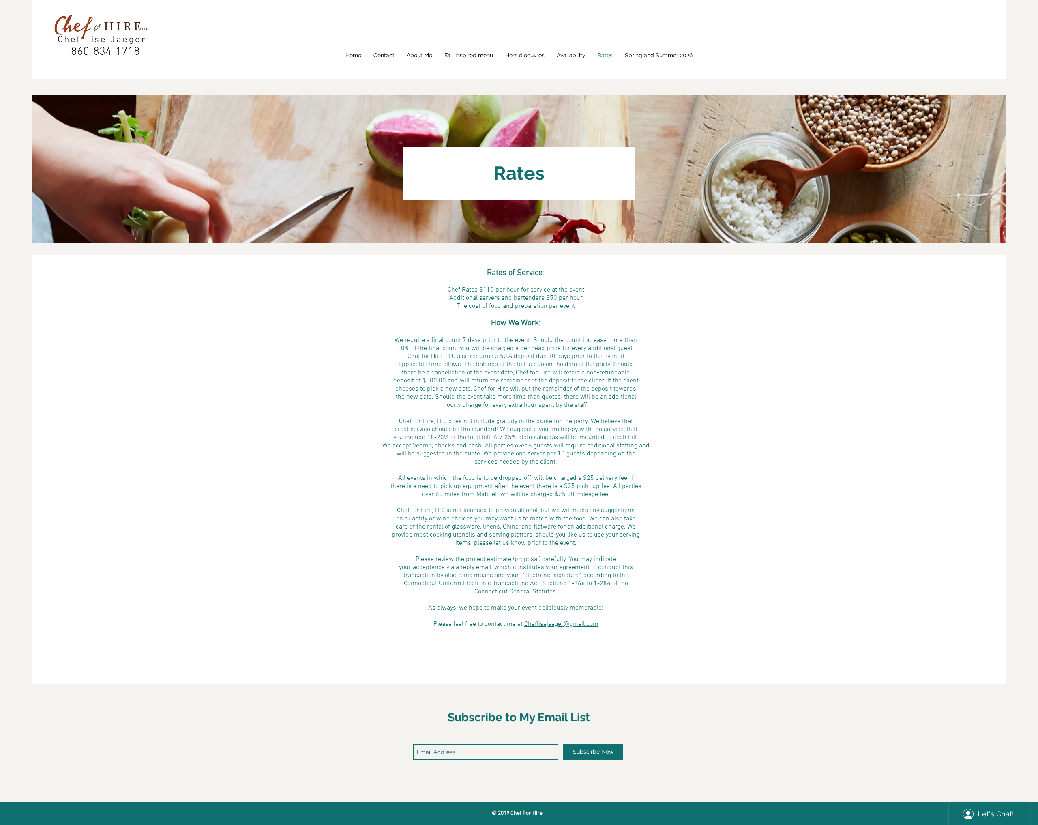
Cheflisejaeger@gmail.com (561, 624)
